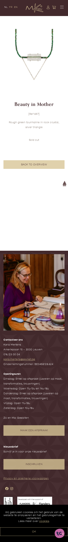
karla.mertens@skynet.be (19, 359)
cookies (44, 521)
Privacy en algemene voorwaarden (26, 478)
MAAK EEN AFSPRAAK (34, 430)
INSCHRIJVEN (34, 464)
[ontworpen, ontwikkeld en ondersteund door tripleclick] (59, 533)
